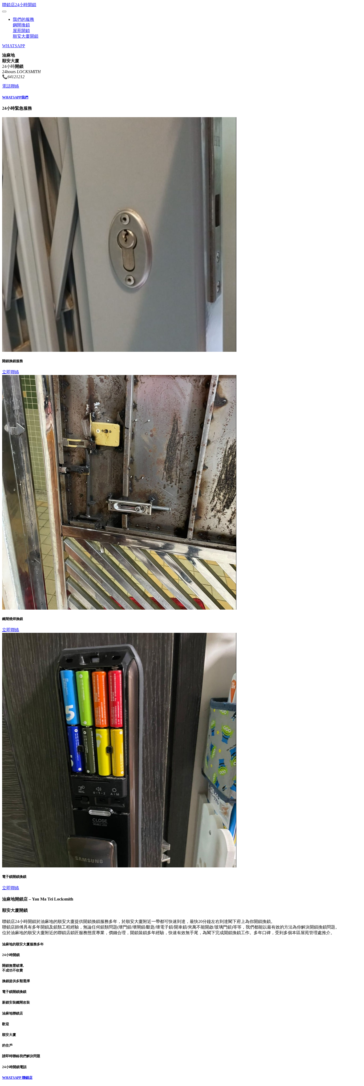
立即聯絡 (10, 372)
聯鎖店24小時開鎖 (19, 4)
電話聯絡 (10, 86)
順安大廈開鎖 (25, 36)
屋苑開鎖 (21, 30)
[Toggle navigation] (4, 11)
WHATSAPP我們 (15, 97)
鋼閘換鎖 (21, 25)
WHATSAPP (13, 46)
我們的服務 (23, 19)
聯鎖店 (27, 1078)
